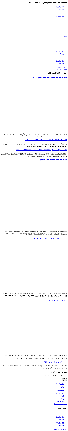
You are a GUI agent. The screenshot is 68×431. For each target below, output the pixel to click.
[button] (34, 12)
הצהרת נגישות (60, 390)
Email (65, 378)
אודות (62, 389)
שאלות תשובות (60, 6)
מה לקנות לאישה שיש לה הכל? (55, 362)
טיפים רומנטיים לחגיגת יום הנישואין (53, 160)
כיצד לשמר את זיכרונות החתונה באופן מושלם (49, 78)
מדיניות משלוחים (60, 8)
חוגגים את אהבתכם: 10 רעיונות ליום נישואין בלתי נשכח (46, 139)
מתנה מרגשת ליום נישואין (57, 300)
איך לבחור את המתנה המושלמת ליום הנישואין (49, 238)
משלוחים (62, 386)
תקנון (62, 387)
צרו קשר (62, 384)
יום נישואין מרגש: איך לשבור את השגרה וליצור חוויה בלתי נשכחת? (41, 150)
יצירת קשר (61, 9)
